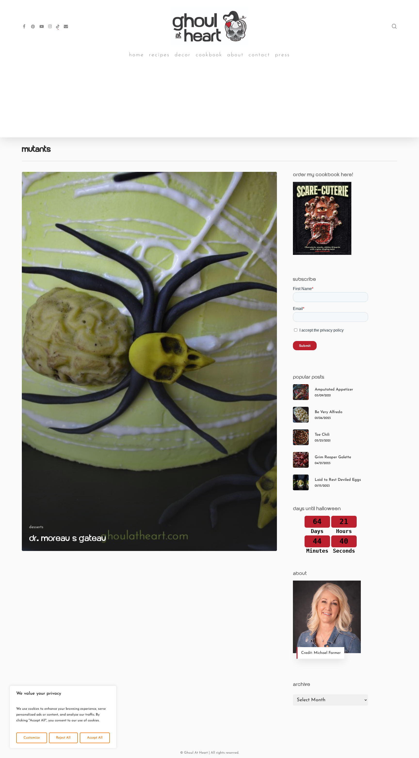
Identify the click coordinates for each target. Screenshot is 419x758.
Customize (32, 738)
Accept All (95, 738)
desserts (36, 527)
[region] (63, 717)
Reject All (63, 738)
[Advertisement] (209, 101)
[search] (394, 26)
